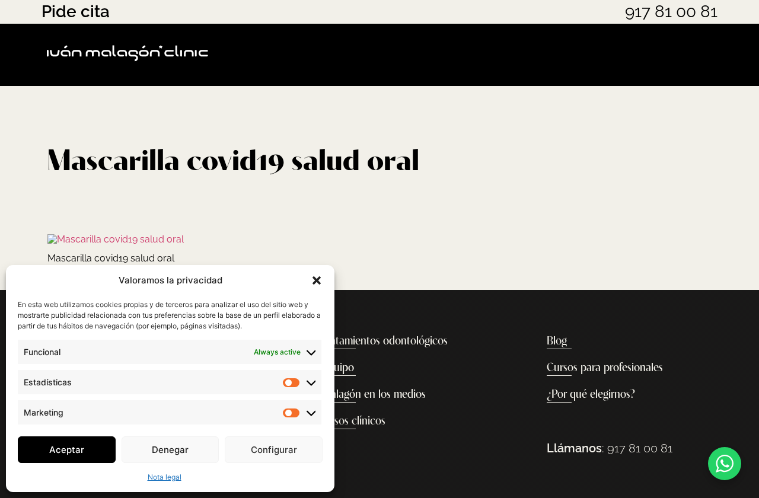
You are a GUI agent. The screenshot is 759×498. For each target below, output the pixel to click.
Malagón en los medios (374, 395)
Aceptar (66, 449)
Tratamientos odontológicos (385, 341)
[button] (317, 280)
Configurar (274, 449)
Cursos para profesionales (605, 368)
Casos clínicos (353, 421)
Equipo (338, 368)
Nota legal (164, 477)
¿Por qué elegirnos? (591, 395)
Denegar (170, 449)
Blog (557, 341)
